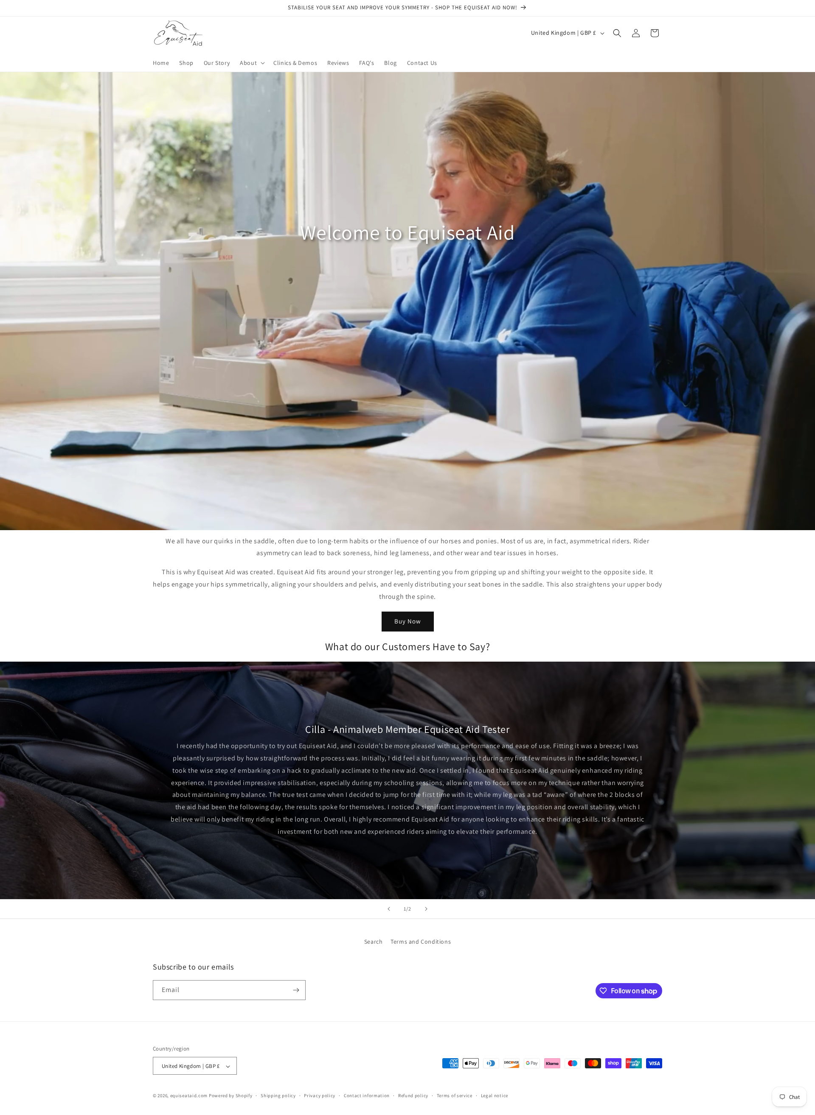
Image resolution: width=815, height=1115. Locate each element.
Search (373, 941)
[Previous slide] (388, 909)
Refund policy (413, 1096)
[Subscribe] (296, 990)
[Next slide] (426, 909)
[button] (251, 63)
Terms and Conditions (421, 941)
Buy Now (407, 621)
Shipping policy (278, 1096)
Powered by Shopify (231, 1096)
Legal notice (494, 1096)
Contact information (367, 1096)
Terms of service (454, 1096)
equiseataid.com (189, 1096)
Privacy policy (319, 1096)
